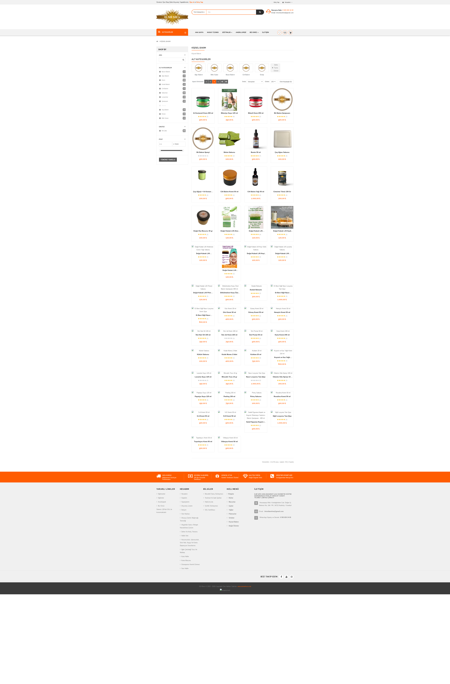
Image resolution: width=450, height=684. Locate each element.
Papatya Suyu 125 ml (203, 396)
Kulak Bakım (166, 84)
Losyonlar (165, 97)
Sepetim (184, 498)
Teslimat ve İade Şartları (213, 498)
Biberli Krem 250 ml (255, 113)
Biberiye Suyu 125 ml (229, 113)
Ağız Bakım (165, 76)
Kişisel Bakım (165, 41)
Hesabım (184, 494)
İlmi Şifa (164, 131)
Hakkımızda (209, 502)
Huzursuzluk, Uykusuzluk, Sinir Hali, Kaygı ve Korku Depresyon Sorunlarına (189, 542)
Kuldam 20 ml (255, 354)
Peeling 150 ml (229, 396)
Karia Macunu (186, 560)
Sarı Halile (184, 568)
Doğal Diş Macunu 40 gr (203, 231)
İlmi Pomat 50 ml (255, 335)
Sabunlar (165, 93)
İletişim (183, 510)
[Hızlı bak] (203, 100)
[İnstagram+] (292, 577)
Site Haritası (185, 514)
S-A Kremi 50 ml (203, 416)
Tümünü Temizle (168, 160)
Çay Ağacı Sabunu (282, 152)
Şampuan (165, 101)
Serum (164, 105)
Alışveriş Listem (186, 506)
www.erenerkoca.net (244, 586)
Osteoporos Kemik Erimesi (190, 564)
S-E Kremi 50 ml (229, 416)
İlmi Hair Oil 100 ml (203, 335)
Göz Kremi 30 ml (229, 312)
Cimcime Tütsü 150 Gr (282, 192)
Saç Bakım (165, 110)
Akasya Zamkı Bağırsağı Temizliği (189, 519)
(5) (207, 338)
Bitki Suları (165, 118)
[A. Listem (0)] (279, 32)
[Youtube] (286, 577)
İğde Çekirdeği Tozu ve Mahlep (188, 551)
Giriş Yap (199, 2)
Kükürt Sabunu (203, 354)
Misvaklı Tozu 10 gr (229, 377)
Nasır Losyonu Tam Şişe (255, 377)
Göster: (267, 81)
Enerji (163, 114)
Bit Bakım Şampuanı (282, 113)
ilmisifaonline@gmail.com (285, 13)
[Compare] (285, 32)
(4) (260, 234)
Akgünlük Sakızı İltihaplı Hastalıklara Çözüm (189, 526)
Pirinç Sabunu (255, 396)
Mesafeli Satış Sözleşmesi (214, 494)
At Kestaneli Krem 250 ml (203, 113)
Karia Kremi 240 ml (282, 335)
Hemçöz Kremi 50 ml (282, 312)
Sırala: (244, 81)
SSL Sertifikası (210, 510)
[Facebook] (281, 577)
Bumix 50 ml (256, 152)
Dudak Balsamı (256, 290)
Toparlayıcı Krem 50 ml (203, 441)
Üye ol (192, 2)
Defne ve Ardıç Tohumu (189, 532)
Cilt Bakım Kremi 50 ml (229, 192)
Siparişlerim (185, 502)
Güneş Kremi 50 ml (255, 312)
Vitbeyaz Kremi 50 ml (229, 441)
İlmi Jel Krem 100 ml (229, 335)
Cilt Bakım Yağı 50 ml (256, 192)
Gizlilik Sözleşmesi (211, 506)
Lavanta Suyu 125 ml (203, 377)
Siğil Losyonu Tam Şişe (282, 416)
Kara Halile (185, 556)
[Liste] (222, 82)
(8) (234, 116)
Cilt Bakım (165, 88)
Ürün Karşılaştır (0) (286, 82)
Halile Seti (184, 536)
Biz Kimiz (161, 506)
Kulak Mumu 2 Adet (229, 354)
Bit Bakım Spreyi (203, 152)
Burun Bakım (166, 72)
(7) (260, 156)
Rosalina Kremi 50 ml (282, 396)
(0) (207, 156)
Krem (163, 80)
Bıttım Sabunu (229, 152)
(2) (207, 116)
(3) (286, 156)
